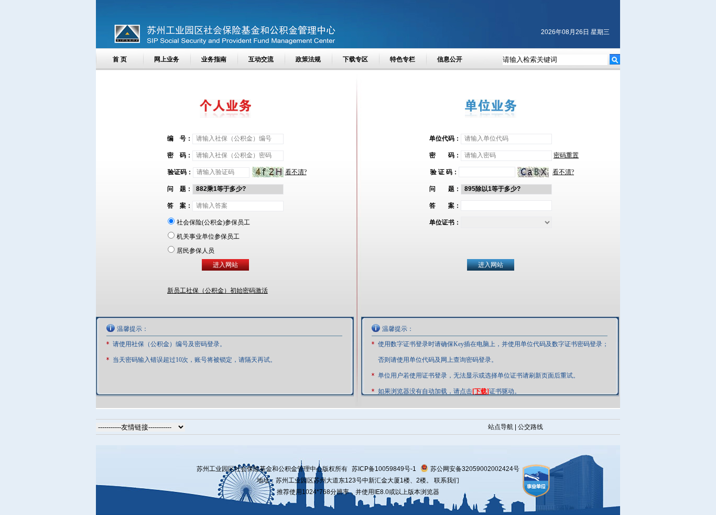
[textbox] (555, 60)
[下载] (480, 391)
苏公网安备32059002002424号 (474, 469)
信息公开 (449, 59)
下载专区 (355, 59)
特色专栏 (402, 59)
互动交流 (261, 59)
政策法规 (308, 59)
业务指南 (213, 59)
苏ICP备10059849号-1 (384, 469)
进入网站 (490, 265)
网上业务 (166, 59)
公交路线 (530, 427)
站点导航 (500, 427)
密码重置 (566, 155)
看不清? (563, 172)
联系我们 (446, 480)
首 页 (120, 59)
